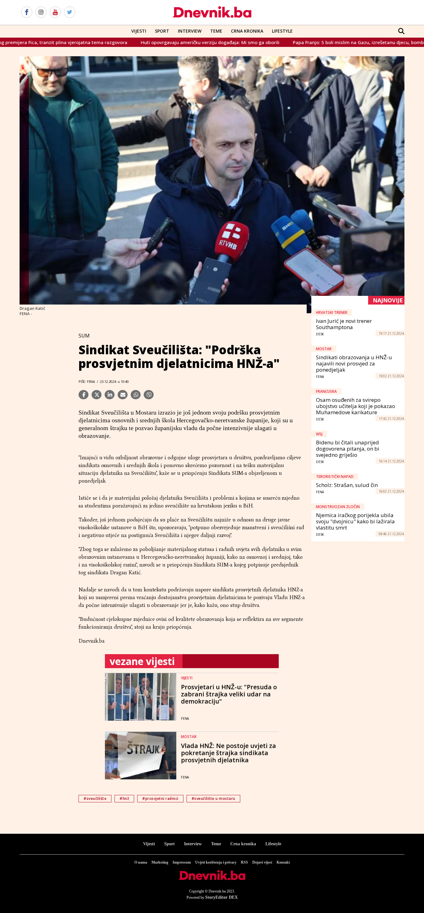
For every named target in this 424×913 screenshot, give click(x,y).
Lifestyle (282, 31)
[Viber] (149, 394)
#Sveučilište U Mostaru (213, 798)
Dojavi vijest (262, 862)
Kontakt (283, 862)
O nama (140, 862)
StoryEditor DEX (221, 897)
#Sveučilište (94, 798)
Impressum (182, 862)
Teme (216, 31)
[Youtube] (55, 12)
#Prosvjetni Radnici (160, 798)
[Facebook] (26, 12)
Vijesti (138, 31)
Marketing (159, 862)
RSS (244, 862)
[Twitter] (69, 12)
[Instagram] (41, 12)
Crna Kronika (247, 31)
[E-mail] (123, 394)
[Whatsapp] (136, 394)
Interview (189, 31)
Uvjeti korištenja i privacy (216, 862)
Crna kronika (243, 844)
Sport (162, 31)
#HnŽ (124, 798)
